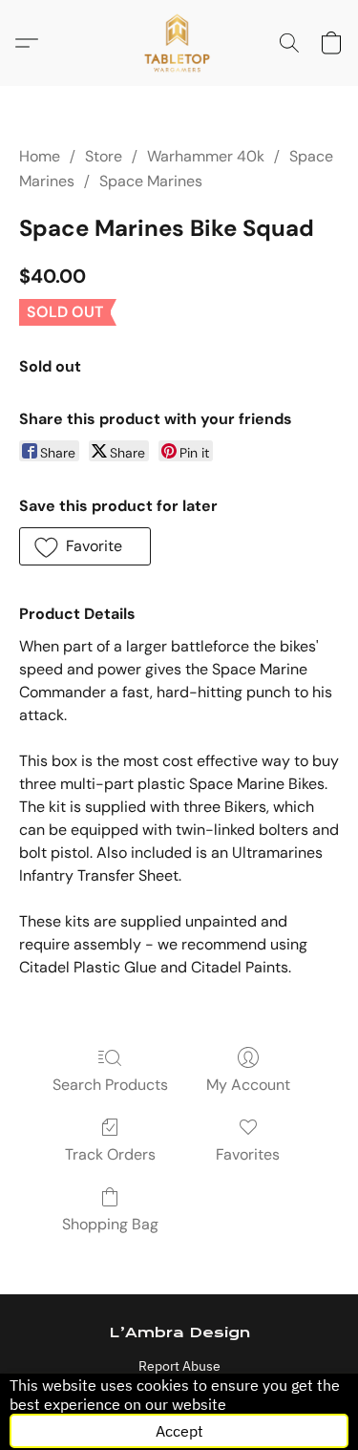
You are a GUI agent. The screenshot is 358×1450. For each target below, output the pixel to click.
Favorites (248, 1154)
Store (103, 156)
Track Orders (110, 1154)
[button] (179, 43)
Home (39, 156)
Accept (179, 1430)
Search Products (110, 1085)
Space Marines (150, 181)
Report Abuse (179, 1366)
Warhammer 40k (205, 156)
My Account (248, 1085)
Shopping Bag (110, 1224)
